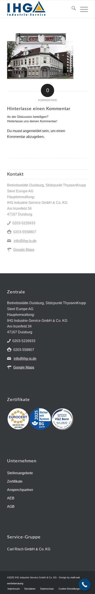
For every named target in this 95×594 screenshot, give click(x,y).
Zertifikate (15, 481)
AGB (11, 506)
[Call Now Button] (84, 585)
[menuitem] (71, 9)
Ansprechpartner (20, 490)
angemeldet (32, 131)
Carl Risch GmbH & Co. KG (28, 549)
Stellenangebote (20, 473)
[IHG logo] (39, 9)
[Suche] (71, 9)
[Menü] (82, 9)
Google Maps (23, 249)
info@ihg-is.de (25, 241)
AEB (10, 498)
